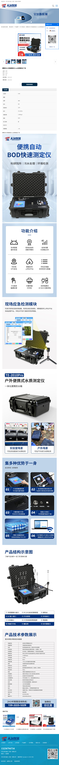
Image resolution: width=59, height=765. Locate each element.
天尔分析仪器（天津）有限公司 (8, 757)
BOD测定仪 (22, 26)
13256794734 (8, 748)
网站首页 (11, 26)
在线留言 (45, 742)
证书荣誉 (31, 742)
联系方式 (38, 742)
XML (32, 757)
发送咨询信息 (29, 84)
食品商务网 (17, 761)
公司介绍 (10, 742)
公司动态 (17, 742)
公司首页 (3, 742)
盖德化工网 (9, 761)
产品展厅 (17, 26)
